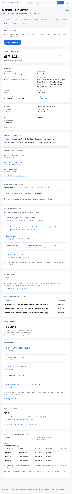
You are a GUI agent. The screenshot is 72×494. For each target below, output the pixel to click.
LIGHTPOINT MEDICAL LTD (17, 357)
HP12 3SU (7, 92)
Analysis (6, 23)
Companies (10, 3)
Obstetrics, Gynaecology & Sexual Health (20, 218)
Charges (44, 19)
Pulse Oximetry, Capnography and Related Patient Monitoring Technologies (33, 227)
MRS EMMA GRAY (10, 162)
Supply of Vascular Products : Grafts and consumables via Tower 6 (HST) (31, 245)
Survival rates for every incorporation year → (20, 424)
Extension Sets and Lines (14, 254)
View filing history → (10, 127)
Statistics (41, 489)
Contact (62, 489)
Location (15, 23)
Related (23, 23)
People (17, 19)
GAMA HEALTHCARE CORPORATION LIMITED (24, 385)
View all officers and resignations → (15, 176)
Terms (57, 489)
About (52, 489)
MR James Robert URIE (12, 155)
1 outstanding (42, 98)
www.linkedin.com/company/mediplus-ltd (16, 288)
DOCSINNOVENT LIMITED (17, 366)
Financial (27, 19)
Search (60, 3)
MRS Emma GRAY (10, 169)
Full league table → (11, 399)
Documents (54, 19)
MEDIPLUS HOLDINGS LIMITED (25, 188)
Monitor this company (31, 14)
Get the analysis (12, 42)
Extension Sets (11, 236)
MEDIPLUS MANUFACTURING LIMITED (19, 193)
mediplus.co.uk (9, 280)
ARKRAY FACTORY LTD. (16, 375)
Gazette (64, 19)
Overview (6, 19)
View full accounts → (61, 56)
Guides (47, 489)
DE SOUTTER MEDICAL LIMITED (19, 348)
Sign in (68, 3)
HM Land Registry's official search (55, 465)
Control (36, 19)
